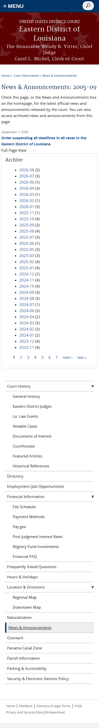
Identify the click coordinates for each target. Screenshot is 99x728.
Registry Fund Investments (36, 546)
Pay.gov (19, 526)
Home (5, 75)
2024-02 (26, 328)
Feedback (25, 706)
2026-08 (26, 169)
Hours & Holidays (22, 576)
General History (26, 396)
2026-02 (26, 200)
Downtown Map (27, 607)
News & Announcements (59, 75)
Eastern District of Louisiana (49, 34)
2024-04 (26, 316)
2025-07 (26, 237)
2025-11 (26, 212)
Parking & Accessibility (26, 668)
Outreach (15, 637)
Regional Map (25, 597)
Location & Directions (26, 587)
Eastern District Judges (32, 406)
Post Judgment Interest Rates (38, 536)
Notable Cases (25, 426)
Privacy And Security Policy (25, 712)
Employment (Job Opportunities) (35, 486)
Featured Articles (27, 455)
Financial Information (25, 496)
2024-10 (26, 286)
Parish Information (23, 658)
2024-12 (26, 273)
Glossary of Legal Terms (54, 706)
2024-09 (26, 292)
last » (81, 357)
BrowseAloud (55, 712)
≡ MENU (13, 6)
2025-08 (26, 231)
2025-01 (26, 267)
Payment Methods (29, 516)
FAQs (78, 706)
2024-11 (26, 280)
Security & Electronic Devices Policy (38, 678)
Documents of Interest (32, 436)
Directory (15, 476)
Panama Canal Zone (24, 647)
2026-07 (26, 175)
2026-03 (26, 194)
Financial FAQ (25, 556)
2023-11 (26, 347)
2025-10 (26, 218)
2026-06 (26, 182)
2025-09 (26, 224)
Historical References (31, 465)
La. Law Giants (25, 416)
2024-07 (26, 304)
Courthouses (24, 446)
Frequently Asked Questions (31, 566)
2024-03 (26, 322)
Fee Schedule (24, 506)
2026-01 (26, 206)
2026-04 (26, 188)
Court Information (26, 75)
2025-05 (26, 249)
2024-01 (26, 335)
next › (68, 357)
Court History (18, 386)
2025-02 (26, 261)
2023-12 (26, 341)
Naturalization (19, 617)
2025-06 (26, 243)
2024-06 (26, 310)
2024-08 (26, 298)
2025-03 (26, 255)
